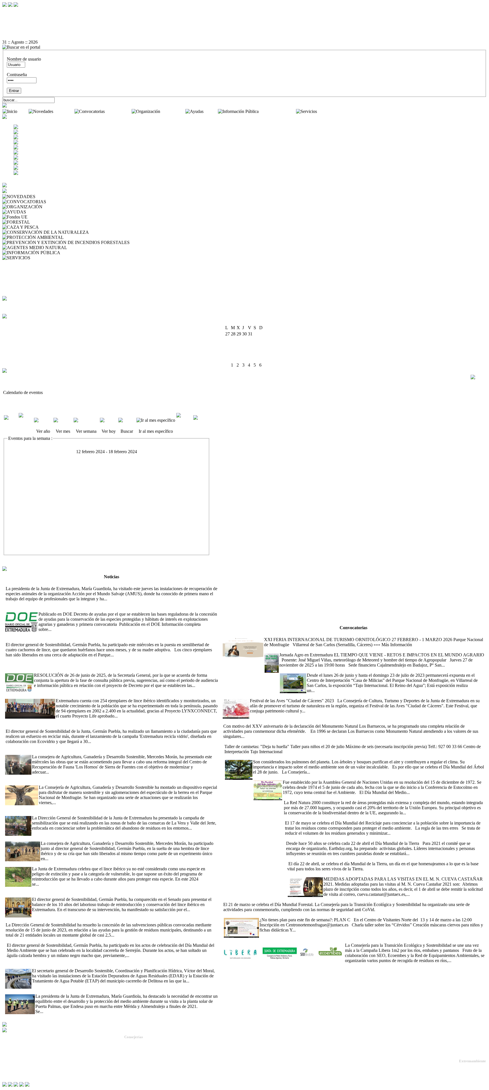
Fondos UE (39, 217)
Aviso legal (12, 1070)
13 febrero (26, 475)
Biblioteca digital (18, 278)
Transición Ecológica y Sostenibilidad (153, 1053)
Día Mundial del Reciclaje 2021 (312, 817)
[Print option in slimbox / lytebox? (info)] (478, 377)
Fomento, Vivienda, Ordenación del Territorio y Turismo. (167, 1074)
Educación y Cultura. (140, 1063)
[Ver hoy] (108, 420)
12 (239, 346)
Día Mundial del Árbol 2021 (249, 756)
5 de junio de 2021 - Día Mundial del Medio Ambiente (301, 777)
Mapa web (11, 1056)
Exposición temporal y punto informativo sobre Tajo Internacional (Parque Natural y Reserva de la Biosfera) (375, 670)
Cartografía (13, 288)
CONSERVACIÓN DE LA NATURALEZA (131, 232)
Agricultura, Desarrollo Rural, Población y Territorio (164, 1048)
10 (227, 346)
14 (250, 346)
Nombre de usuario (24, 59)
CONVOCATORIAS (67, 201)
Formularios (14, 273)
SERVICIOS (43, 257)
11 (233, 346)
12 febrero (26, 462)
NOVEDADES (51, 196)
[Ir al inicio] (244, 26)
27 (244, 358)
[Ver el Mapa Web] (244, 16)
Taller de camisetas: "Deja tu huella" (255, 741)
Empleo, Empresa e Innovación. (148, 1069)
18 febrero (26, 540)
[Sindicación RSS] (244, 37)
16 (261, 346)
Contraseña (17, 74)
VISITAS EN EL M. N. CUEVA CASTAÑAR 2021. (335, 873)
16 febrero (26, 514)
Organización (173, 111)
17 (227, 352)
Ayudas (211, 111)
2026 (251, 322)
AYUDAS (36, 211)
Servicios (326, 111)
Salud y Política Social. (142, 1079)
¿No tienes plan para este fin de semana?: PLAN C (268, 914)
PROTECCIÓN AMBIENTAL (93, 237)
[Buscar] (126, 420)
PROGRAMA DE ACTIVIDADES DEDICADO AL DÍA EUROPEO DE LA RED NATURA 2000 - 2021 (381, 797)
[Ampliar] (117, 598)
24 (227, 358)
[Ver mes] (62, 420)
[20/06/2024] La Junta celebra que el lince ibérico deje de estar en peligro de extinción (117, 863)
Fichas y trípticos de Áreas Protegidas (36, 283)
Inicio (23, 111)
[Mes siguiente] (201, 422)
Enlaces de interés (17, 1065)
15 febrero (26, 501)
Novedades (64, 111)
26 (239, 358)
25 (233, 358)
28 (250, 358)
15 (256, 346)
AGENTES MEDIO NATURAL (98, 247)
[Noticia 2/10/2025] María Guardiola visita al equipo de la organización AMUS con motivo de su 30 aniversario (104, 583)
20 (244, 352)
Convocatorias (119, 111)
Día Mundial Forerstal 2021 (348, 899)
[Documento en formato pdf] (244, 21)
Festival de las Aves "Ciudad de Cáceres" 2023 (349, 695)
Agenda (10, 262)
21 (250, 352)
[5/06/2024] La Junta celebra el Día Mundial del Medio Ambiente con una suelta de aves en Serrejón (95, 940)
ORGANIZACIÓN (61, 206)
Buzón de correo (18, 267)
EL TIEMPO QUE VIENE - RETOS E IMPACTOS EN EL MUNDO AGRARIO (339, 649)
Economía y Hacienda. (141, 1058)
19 (239, 352)
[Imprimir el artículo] (244, 32)
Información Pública (278, 111)
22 (256, 352)
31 (227, 365)
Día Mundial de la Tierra (308, 858)
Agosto (239, 322)
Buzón (8, 1061)
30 (261, 358)
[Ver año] (43, 420)
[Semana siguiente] (184, 425)
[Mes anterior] (11, 422)
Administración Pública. (142, 1043)
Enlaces (10, 293)
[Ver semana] (86, 420)
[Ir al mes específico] (155, 420)
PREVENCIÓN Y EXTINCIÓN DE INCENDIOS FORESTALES (192, 242)
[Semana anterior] (26, 425)
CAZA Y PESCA (56, 227)
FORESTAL (42, 222)
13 (244, 346)
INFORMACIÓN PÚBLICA (88, 252)
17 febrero (26, 527)
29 (256, 358)
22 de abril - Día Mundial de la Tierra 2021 (323, 838)
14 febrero (26, 488)
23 (261, 352)
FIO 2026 (231, 634)
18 (233, 352)
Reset (19, 11)
